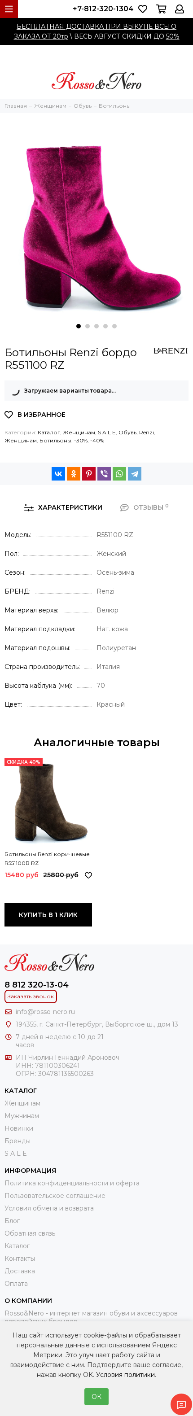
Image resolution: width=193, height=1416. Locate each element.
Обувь (127, 432)
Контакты (19, 1258)
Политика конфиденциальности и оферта (72, 1183)
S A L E (107, 432)
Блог (12, 1221)
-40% (97, 440)
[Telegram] (134, 474)
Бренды (17, 1141)
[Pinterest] (89, 474)
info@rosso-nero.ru (45, 1012)
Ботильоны (55, 440)
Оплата (16, 1284)
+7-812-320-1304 (103, 8)
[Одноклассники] (73, 474)
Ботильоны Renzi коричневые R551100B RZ (47, 858)
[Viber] (104, 474)
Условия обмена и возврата (49, 1208)
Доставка (19, 1271)
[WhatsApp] (119, 474)
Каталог (49, 432)
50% (173, 36)
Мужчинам (21, 1116)
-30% (81, 440)
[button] (78, 326)
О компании (28, 1301)
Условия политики (125, 1375)
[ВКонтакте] (58, 474)
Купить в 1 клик (48, 915)
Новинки (18, 1128)
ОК (96, 1397)
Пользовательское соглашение (54, 1196)
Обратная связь (29, 1233)
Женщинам (79, 432)
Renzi (146, 432)
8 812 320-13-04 (36, 985)
